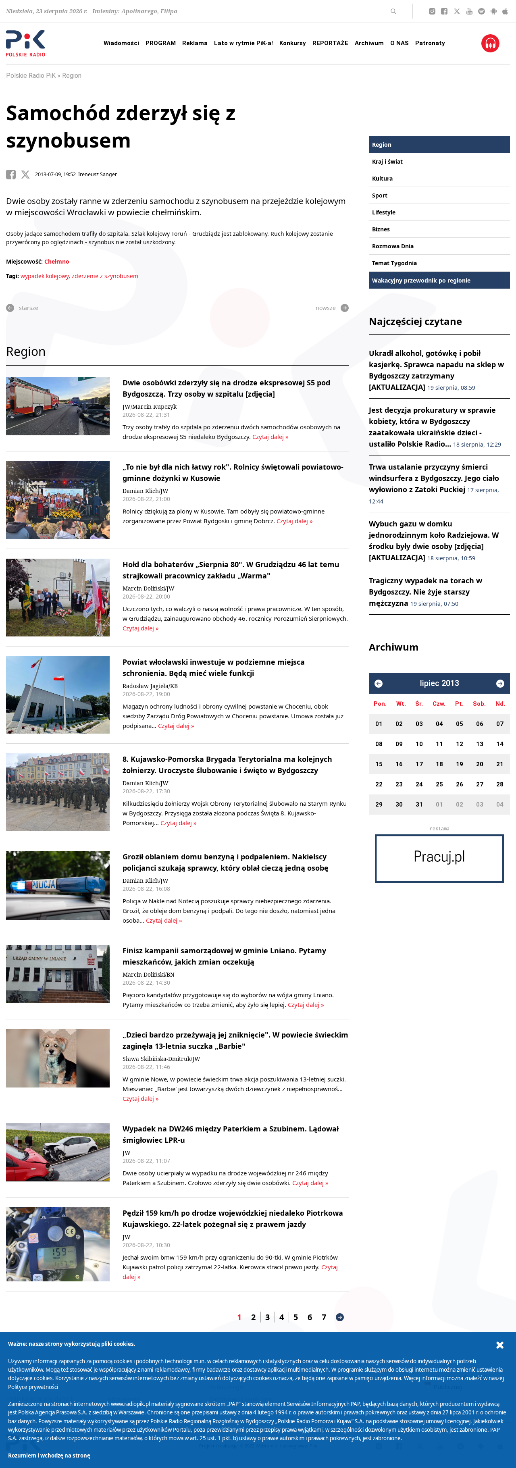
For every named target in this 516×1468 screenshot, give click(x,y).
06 (479, 724)
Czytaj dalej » (270, 436)
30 (399, 804)
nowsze (326, 308)
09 (399, 744)
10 (419, 744)
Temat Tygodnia (394, 263)
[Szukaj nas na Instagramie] (432, 11)
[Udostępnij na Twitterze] (28, 174)
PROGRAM (161, 43)
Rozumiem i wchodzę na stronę (49, 1455)
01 (379, 724)
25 (439, 784)
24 (419, 784)
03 (419, 724)
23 (399, 784)
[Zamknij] (500, 1345)
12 (459, 744)
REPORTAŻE (330, 43)
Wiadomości (121, 43)
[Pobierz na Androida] (494, 11)
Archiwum (369, 43)
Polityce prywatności (33, 1387)
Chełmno (56, 261)
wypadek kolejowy (45, 276)
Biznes (381, 229)
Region (71, 75)
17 (419, 764)
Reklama (195, 43)
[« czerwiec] (379, 684)
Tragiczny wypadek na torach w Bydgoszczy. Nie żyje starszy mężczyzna (425, 592)
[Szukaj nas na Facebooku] (444, 11)
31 (419, 804)
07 (500, 724)
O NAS (399, 43)
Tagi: (13, 276)
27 (479, 784)
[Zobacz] (439, 858)
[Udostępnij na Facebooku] (13, 174)
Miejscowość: (24, 261)
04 (439, 724)
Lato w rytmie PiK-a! (243, 43)
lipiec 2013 (439, 683)
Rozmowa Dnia (393, 246)
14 (500, 744)
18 (439, 764)
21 (500, 764)
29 (379, 804)
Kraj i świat (387, 161)
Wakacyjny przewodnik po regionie (421, 280)
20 (479, 764)
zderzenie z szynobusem (105, 276)
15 (379, 764)
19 (459, 764)
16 (399, 764)
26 (459, 784)
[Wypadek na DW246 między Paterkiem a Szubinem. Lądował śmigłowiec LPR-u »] (58, 1155)
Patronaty (430, 43)
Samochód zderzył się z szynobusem (120, 126)
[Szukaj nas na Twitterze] (457, 11)
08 (379, 744)
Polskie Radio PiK (31, 75)
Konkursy (292, 43)
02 (399, 724)
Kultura (382, 178)
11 (439, 744)
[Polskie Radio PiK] (25, 43)
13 (479, 744)
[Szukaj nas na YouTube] (469, 11)
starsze (28, 308)
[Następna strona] (340, 1317)
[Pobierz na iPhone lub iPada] (505, 11)
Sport (379, 195)
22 (379, 784)
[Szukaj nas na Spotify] (481, 11)
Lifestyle (383, 212)
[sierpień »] (500, 684)
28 (500, 784)
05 (459, 724)
